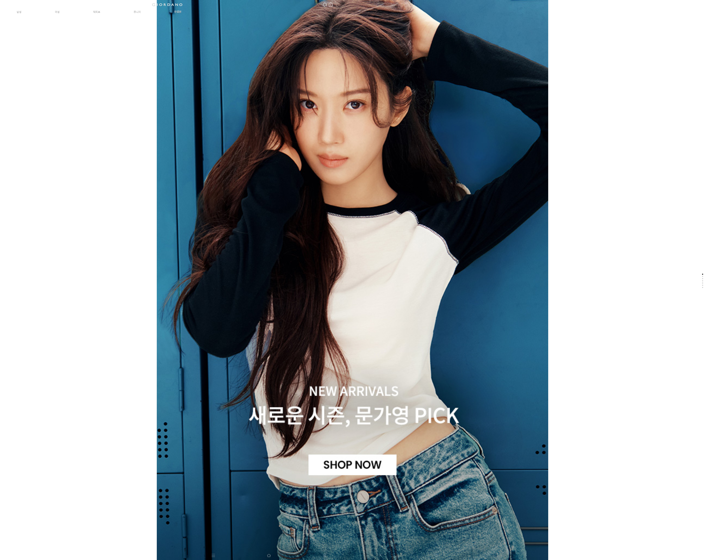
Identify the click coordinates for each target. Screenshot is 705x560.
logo (167, 4)
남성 (19, 11)
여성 (57, 11)
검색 (325, 1)
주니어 (137, 11)
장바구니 (331, 3)
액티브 (96, 11)
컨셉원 (177, 11)
